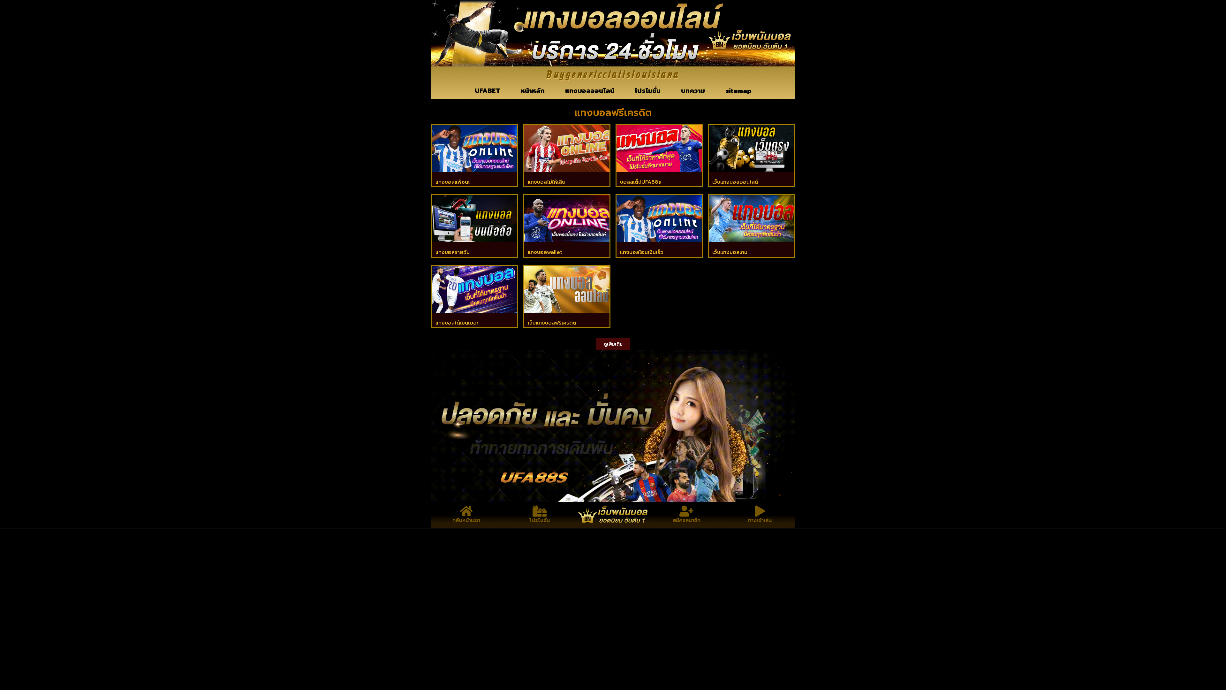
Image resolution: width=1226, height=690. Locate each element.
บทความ (693, 91)
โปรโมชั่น (648, 91)
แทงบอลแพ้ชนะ (452, 182)
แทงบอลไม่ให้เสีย (546, 182)
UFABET (487, 91)
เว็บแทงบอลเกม (729, 252)
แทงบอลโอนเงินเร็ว (641, 252)
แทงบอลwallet (545, 252)
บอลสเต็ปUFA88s (640, 182)
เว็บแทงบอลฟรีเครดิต (552, 323)
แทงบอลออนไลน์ (589, 91)
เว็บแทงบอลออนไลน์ (735, 182)
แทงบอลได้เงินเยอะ (457, 323)
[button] (613, 344)
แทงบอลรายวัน (452, 252)
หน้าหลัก (533, 91)
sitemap (738, 91)
